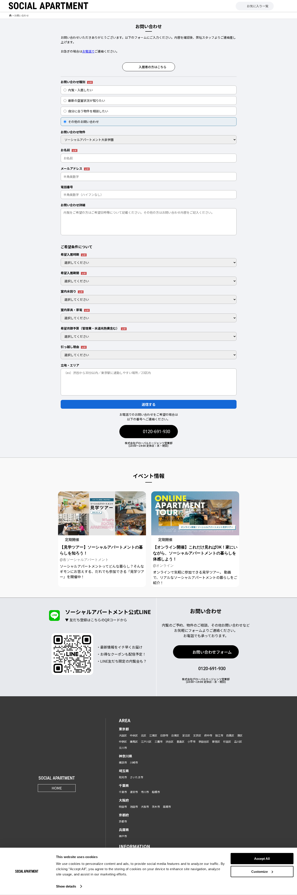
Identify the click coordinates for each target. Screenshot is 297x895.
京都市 (123, 821)
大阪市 (145, 806)
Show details (66, 886)
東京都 (124, 729)
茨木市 (156, 806)
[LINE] (73, 798)
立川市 (123, 747)
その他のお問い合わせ (83, 121)
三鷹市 (158, 741)
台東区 (175, 735)
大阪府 (124, 800)
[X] (51, 798)
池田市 (134, 806)
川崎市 (134, 762)
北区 (143, 735)
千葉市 (123, 792)
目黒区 (230, 735)
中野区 (123, 741)
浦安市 (134, 792)
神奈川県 (125, 756)
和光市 (123, 777)
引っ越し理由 (73, 347)
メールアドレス (75, 168)
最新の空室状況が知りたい (86, 100)
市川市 (145, 792)
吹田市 (123, 806)
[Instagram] (40, 798)
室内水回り (71, 291)
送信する (149, 404)
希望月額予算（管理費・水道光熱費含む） (93, 328)
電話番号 (67, 186)
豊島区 (180, 741)
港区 (239, 735)
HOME (57, 788)
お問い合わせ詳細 (73, 204)
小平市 (191, 741)
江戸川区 (146, 741)
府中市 (208, 735)
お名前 (68, 150)
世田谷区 (204, 741)
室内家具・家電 (75, 310)
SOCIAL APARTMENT (56, 778)
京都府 (124, 815)
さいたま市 (136, 777)
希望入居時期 (73, 254)
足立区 (186, 735)
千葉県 (124, 785)
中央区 (134, 735)
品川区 (238, 741)
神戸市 (123, 836)
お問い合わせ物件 (73, 131)
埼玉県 (124, 770)
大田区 (123, 735)
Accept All (262, 858)
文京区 (197, 735)
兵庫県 (124, 829)
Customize (259, 871)
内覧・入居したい (80, 90)
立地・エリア (70, 365)
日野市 (164, 735)
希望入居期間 (73, 273)
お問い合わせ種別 (76, 82)
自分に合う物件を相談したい (88, 111)
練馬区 (134, 741)
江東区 (153, 735)
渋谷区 (169, 741)
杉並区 (227, 741)
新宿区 (216, 741)
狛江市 (219, 735)
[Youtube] (62, 798)
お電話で (88, 51)
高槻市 (167, 806)
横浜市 (123, 762)
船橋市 (156, 792)
